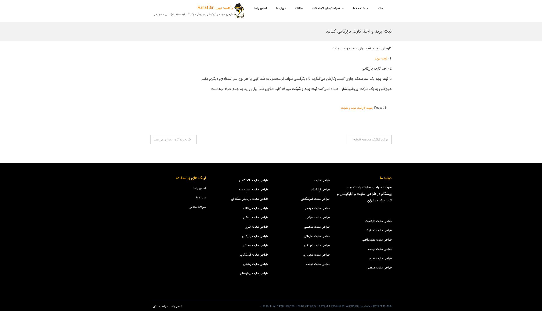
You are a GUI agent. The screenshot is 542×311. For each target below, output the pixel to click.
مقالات (299, 8)
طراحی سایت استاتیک (379, 230)
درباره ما (281, 8)
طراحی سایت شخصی (317, 226)
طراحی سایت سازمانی (317, 236)
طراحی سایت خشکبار (255, 245)
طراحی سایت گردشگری (254, 254)
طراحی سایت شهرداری (316, 254)
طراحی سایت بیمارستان (254, 273)
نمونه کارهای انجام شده (326, 8)
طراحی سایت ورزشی (255, 264)
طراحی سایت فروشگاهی (315, 199)
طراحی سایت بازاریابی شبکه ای (249, 199)
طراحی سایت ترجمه (380, 249)
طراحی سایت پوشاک (255, 208)
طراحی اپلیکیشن (320, 189)
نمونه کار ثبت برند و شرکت (357, 108)
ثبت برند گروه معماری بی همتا (172, 139)
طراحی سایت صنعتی (379, 267)
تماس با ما (260, 8)
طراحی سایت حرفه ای (316, 208)
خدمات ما (359, 8)
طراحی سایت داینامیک (378, 221)
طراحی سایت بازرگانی (255, 236)
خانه (380, 8)
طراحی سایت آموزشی (317, 245)
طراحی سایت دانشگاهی (253, 180)
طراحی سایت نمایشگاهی (377, 239)
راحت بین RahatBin (215, 7)
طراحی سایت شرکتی (318, 217)
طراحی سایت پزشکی (255, 217)
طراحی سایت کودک (318, 264)
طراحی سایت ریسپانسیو (253, 189)
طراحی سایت (322, 180)
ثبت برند (380, 58)
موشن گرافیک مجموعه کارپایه (371, 139)
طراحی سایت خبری (256, 226)
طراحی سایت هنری (380, 258)
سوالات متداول (197, 207)
